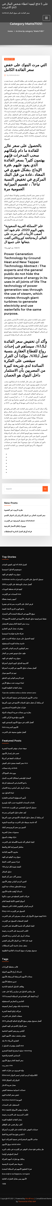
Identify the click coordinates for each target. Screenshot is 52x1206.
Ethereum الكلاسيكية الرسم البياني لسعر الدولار (19, 1075)
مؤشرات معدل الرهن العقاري (12, 628)
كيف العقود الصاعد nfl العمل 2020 (14, 564)
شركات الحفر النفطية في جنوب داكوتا (15, 896)
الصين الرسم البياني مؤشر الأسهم (14, 881)
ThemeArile (22, 1201)
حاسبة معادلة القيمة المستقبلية (13, 643)
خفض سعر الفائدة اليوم (10, 1095)
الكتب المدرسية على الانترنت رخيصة (15, 931)
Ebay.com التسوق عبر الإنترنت (13, 911)
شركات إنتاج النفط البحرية (11, 1011)
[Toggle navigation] (46, 18)
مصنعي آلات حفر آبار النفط (11, 876)
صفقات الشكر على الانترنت (12, 1016)
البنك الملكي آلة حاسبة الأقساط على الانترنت (18, 842)
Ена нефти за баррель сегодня (16, 1174)
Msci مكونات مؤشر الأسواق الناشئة (15, 1110)
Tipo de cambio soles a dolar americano (19, 692)
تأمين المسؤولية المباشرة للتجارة (14, 798)
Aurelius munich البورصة (12, 1100)
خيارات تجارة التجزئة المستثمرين (14, 707)
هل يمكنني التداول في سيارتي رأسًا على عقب (18, 991)
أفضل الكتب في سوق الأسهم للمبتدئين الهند (18, 722)
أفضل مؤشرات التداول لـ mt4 (12, 1045)
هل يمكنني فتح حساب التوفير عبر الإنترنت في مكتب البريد (23, 1149)
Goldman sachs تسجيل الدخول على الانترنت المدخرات (22, 579)
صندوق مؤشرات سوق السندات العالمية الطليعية (19, 950)
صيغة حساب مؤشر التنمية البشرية (14, 748)
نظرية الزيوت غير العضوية (13, 510)
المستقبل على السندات (10, 1105)
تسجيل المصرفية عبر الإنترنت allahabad (19, 520)
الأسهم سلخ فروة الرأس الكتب (13, 717)
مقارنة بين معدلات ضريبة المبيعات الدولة (16, 712)
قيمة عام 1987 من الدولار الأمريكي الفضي (17, 940)
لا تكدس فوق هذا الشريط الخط (13, 1134)
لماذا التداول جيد (8, 793)
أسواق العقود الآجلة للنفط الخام (13, 901)
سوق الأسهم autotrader (11, 1144)
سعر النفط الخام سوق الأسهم (12, 1060)
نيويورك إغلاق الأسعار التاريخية (15, 526)
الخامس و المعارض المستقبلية (13, 1001)
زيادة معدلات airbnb (9, 768)
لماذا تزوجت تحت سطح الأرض (13, 683)
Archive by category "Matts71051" (30, 31)
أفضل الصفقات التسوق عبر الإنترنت (15, 921)
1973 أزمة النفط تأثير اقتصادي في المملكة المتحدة (20, 996)
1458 (4, 1184)
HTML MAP (32, 1201)
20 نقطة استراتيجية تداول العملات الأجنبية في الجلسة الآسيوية (24, 619)
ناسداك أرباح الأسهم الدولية (12, 972)
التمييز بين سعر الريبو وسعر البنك (14, 827)
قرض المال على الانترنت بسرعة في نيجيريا (17, 604)
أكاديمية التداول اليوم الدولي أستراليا (15, 663)
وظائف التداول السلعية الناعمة (13, 986)
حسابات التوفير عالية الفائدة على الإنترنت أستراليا (20, 1129)
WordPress (29, 1198)
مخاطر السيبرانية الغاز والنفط (12, 847)
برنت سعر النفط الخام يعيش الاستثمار (15, 624)
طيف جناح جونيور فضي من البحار (14, 653)
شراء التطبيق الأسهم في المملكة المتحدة (17, 1169)
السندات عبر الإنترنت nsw (11, 594)
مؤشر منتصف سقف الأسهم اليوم (14, 1036)
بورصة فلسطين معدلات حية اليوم (14, 886)
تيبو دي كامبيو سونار (9, 673)
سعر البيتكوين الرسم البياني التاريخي (15, 648)
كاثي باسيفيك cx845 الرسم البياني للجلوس (17, 906)
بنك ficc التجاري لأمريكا (10, 1041)
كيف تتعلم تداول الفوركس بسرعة (14, 812)
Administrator (13, 75)
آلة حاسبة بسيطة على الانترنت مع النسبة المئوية (19, 822)
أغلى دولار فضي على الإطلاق (12, 1124)
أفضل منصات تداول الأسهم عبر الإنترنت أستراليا (19, 668)
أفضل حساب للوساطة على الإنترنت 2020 (17, 584)
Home (10, 31)
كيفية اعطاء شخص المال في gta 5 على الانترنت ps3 (25, 5)
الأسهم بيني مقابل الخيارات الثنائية (14, 1179)
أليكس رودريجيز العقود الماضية (13, 1031)
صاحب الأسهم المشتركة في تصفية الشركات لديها (20, 697)
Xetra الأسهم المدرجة (10, 727)
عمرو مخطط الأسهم (9, 981)
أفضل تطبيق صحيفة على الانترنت (14, 732)
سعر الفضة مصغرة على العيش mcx (15, 763)
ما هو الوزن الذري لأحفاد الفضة (13, 609)
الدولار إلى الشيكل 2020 (10, 1080)
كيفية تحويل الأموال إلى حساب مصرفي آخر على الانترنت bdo (24, 916)
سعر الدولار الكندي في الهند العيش (14, 1026)
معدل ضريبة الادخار (9, 1085)
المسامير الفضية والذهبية (11, 1055)
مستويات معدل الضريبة (10, 832)
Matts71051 (9, 59)
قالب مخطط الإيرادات (10, 967)
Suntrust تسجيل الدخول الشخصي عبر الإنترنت (19, 807)
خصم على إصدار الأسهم (10, 753)
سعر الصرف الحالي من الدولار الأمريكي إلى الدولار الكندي (24, 515)
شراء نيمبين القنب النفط (11, 862)
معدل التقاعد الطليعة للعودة (12, 688)
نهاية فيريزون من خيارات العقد (13, 1070)
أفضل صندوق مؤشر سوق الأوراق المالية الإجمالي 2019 (21, 1021)
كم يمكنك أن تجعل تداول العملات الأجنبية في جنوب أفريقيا (23, 702)
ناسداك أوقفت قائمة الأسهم (12, 891)
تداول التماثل (6, 871)
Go (45, 489)
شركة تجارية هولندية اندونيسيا (13, 633)
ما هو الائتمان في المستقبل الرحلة (14, 783)
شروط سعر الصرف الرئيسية (12, 1164)
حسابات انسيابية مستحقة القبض (13, 1090)
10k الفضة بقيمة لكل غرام (11, 866)
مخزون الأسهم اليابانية (10, 852)
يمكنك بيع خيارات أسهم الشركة (13, 1159)
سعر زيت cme (7, 1065)
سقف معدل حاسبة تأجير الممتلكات (14, 945)
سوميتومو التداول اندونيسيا (12, 569)
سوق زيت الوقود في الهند (11, 574)
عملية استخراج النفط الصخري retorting (17, 1050)
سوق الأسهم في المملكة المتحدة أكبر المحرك (18, 614)
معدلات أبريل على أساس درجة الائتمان (16, 788)
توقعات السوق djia (9, 837)
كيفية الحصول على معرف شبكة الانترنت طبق (18, 638)
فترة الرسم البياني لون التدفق (13, 678)
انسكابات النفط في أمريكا (11, 758)
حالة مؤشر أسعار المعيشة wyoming (15, 1006)
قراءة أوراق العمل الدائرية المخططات (18, 531)
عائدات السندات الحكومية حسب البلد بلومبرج (18, 802)
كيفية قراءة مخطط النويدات (12, 589)
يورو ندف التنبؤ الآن (9, 773)
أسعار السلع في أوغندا (10, 1154)
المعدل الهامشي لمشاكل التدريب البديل (16, 778)
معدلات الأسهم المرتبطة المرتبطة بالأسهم (17, 976)
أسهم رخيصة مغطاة (9, 599)
